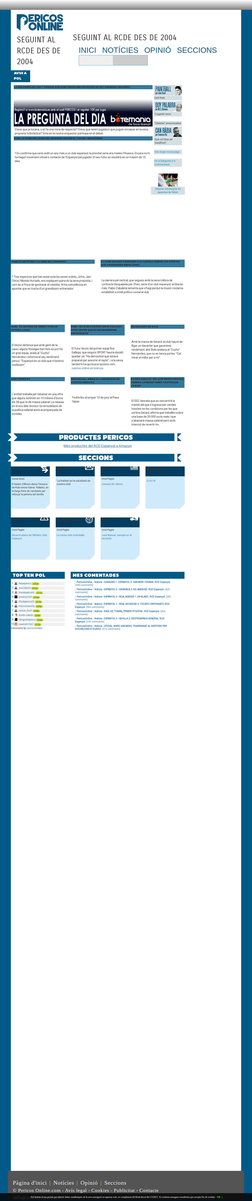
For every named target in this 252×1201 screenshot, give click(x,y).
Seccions (115, 1183)
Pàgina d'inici (30, 1183)
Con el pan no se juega (167, 151)
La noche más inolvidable (70, 535)
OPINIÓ (157, 50)
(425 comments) (122, 591)
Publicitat (124, 1190)
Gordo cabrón (26, 615)
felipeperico (25, 583)
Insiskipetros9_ (27, 592)
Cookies (100, 1190)
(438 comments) (122, 584)
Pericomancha (27, 606)
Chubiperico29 (26, 601)
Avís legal (76, 1190)
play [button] (84, 60)
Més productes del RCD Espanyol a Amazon (98, 446)
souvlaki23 (25, 588)
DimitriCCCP (25, 597)
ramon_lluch (25, 610)
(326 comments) (119, 620)
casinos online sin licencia (87, 368)
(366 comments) (122, 605)
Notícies (63, 1183)
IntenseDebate (35, 628)
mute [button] (92, 60)
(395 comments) (123, 598)
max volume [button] (107, 60)
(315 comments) (121, 628)
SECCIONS (197, 50)
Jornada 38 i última (112, 484)
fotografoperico (27, 619)
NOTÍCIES (120, 50)
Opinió (89, 1183)
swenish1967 (26, 624)
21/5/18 (150, 480)
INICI (87, 50)
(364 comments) (120, 613)
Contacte (149, 1190)
